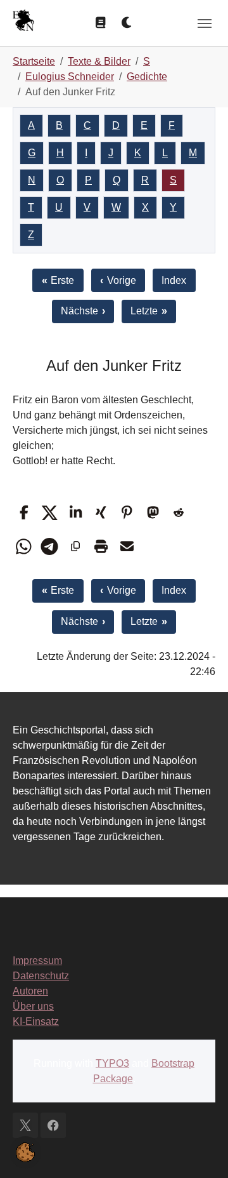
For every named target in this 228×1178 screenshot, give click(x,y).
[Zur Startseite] (23, 22)
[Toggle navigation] (204, 23)
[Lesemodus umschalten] (101, 23)
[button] (24, 513)
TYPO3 (112, 1063)
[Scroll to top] (200, 1150)
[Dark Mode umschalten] (127, 23)
